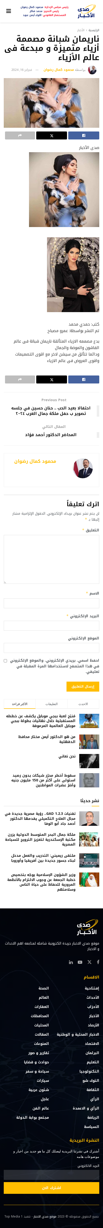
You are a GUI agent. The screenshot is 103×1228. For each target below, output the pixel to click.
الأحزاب (93, 1006)
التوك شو (90, 1080)
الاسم (92, 593)
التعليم (93, 1062)
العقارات (41, 1006)
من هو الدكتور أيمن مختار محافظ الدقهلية (47, 739)
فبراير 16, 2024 (21, 70)
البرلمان (92, 1053)
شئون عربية (38, 1090)
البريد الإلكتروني (82, 616)
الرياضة (93, 1117)
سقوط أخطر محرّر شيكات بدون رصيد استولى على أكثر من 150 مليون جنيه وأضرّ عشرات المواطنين (43, 780)
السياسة (91, 1126)
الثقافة (92, 1090)
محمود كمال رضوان (59, 70)
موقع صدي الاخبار (45, 1216)
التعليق (90, 530)
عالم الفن (40, 1108)
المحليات (41, 1025)
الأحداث (92, 997)
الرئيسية (93, 30)
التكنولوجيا (89, 1071)
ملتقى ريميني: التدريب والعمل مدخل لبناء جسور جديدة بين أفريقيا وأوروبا (43, 858)
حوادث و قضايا (36, 1062)
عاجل (45, 1099)
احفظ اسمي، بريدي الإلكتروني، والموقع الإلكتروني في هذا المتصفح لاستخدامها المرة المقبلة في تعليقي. (54, 666)
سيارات (43, 1080)
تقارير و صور (38, 1053)
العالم (44, 997)
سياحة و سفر (37, 1071)
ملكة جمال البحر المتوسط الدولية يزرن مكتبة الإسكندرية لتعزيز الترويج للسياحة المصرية (40, 839)
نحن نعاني (67, 756)
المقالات (42, 1034)
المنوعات (41, 1043)
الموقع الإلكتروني (83, 638)
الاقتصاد (92, 1043)
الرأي (94, 1099)
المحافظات (40, 1016)
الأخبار (80, 30)
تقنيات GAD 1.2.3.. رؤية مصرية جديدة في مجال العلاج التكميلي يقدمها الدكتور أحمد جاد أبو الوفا (40, 818)
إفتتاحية (92, 988)
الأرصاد (93, 1025)
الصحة (43, 988)
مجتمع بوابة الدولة (32, 1117)
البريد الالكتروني (88, 1166)
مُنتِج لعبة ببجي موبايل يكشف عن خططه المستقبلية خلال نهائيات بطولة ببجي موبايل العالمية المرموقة (41, 721)
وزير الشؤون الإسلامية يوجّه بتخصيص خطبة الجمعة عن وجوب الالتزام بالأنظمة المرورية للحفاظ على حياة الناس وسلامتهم (41, 882)
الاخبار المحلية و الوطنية (78, 1034)
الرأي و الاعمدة (86, 1108)
